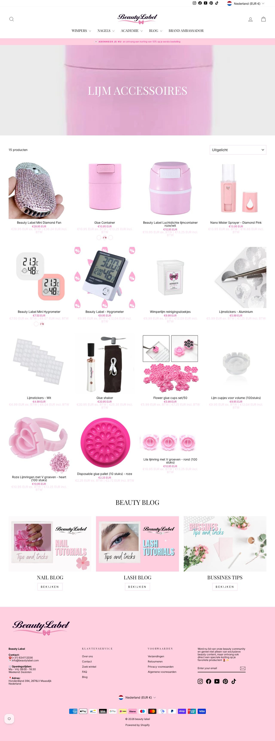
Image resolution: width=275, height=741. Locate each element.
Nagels (104, 30)
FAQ (84, 671)
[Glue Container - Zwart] (99, 238)
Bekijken (50, 586)
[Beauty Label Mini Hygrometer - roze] (42, 324)
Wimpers (80, 30)
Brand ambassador (186, 30)
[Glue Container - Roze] (105, 238)
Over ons (87, 656)
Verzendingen (156, 656)
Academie (130, 30)
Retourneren (155, 661)
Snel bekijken (39, 214)
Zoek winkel (89, 666)
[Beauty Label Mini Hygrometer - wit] (36, 324)
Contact (87, 661)
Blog (84, 677)
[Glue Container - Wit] (110, 238)
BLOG (154, 30)
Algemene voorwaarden (162, 671)
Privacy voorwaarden (161, 666)
